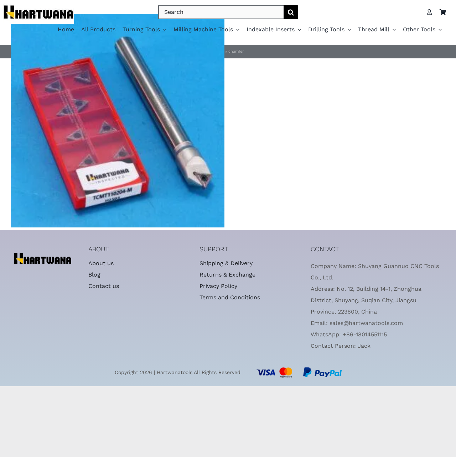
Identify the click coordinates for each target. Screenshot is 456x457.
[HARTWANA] (42, 256)
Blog (94, 274)
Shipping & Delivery (226, 263)
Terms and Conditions (230, 297)
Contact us (103, 286)
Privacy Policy (218, 286)
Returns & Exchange (227, 274)
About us (101, 263)
